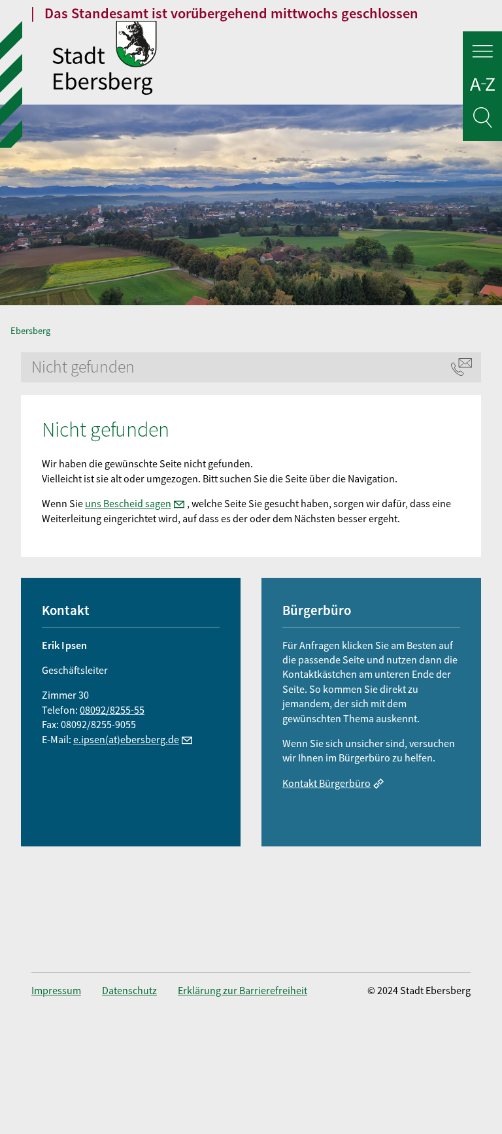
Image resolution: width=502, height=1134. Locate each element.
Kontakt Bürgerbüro (326, 783)
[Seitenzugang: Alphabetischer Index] (482, 86)
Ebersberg (30, 331)
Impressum (56, 990)
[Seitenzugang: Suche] (482, 120)
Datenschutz (129, 990)
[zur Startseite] (277, 59)
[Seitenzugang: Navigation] (482, 53)
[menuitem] (66, 990)
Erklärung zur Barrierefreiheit (242, 990)
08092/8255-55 (112, 709)
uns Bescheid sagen (128, 503)
